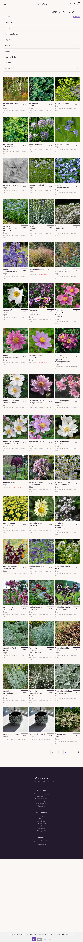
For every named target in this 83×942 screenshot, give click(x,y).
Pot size (8, 63)
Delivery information (41, 799)
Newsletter (41, 828)
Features (8, 69)
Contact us (41, 806)
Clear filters (76, 16)
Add (24, 104)
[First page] (52, 752)
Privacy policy (41, 801)
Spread (8, 45)
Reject (39, 939)
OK (34, 939)
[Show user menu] (74, 4)
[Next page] (74, 752)
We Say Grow (41, 831)
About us (41, 818)
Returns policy (42, 796)
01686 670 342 (42, 844)
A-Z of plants (41, 816)
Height (7, 40)
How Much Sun (11, 57)
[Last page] (78, 752)
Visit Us (41, 826)
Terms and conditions (41, 794)
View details (15, 89)
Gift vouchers (41, 823)
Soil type (8, 51)
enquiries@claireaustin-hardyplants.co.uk (42, 841)
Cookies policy (41, 803)
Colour (7, 28)
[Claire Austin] (42, 4)
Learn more (47, 939)
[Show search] (71, 4)
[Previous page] (57, 752)
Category (8, 22)
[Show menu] (5, 4)
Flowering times (11, 34)
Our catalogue (41, 821)
